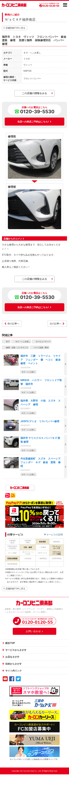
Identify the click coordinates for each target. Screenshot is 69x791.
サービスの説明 (54, 534)
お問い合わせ (33, 631)
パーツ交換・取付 (41, 347)
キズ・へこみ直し (22, 341)
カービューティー (43, 341)
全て (8, 341)
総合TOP (10, 642)
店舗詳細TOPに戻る (15, 27)
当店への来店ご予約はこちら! (33, 121)
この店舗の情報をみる (34, 93)
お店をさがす (12, 656)
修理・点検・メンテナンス (17, 347)
